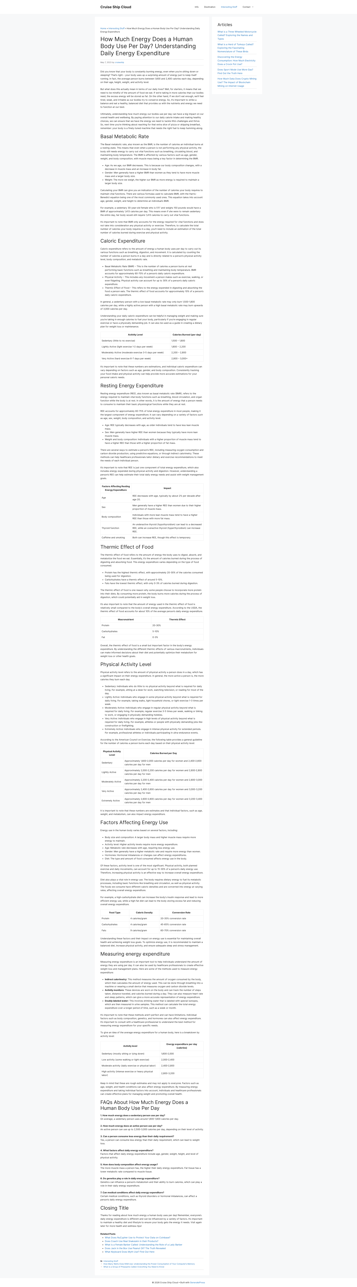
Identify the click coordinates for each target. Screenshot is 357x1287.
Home (103, 28)
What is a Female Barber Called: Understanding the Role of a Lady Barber (143, 1244)
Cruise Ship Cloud (115, 7)
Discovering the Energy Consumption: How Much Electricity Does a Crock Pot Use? (236, 60)
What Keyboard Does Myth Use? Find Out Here (129, 1251)
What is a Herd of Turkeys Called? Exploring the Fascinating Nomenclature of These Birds (236, 48)
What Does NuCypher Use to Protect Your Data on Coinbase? (137, 1237)
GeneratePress (197, 1282)
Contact (246, 7)
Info (197, 7)
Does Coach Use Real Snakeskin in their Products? (131, 1241)
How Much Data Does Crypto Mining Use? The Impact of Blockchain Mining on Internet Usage (237, 82)
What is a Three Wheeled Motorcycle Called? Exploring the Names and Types (237, 35)
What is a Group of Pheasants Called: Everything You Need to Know (133, 1267)
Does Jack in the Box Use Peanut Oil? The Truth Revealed (135, 1248)
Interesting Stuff (229, 7)
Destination (209, 7)
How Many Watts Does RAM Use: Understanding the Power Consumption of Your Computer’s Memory (149, 1264)
